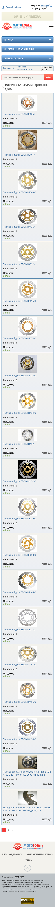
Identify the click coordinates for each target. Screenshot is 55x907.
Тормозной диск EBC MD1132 (18, 443)
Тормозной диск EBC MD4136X (19, 226)
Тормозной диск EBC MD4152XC (19, 481)
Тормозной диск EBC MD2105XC (19, 592)
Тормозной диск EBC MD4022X (19, 264)
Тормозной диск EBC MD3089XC (19, 518)
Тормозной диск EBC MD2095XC (19, 300)
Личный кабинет (13, 7)
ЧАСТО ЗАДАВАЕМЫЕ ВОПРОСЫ (40, 854)
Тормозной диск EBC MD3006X (19, 114)
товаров (45, 5)
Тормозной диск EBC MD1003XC (19, 192)
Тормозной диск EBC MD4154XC (19, 739)
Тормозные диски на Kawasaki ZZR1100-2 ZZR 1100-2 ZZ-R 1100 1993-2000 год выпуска (27, 773)
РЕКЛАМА (28, 860)
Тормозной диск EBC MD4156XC (19, 701)
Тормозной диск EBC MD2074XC (19, 338)
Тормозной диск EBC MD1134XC (19, 412)
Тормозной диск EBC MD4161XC (19, 664)
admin (6, 125)
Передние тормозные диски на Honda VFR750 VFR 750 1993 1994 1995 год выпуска (27, 809)
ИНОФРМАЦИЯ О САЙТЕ (12, 854)
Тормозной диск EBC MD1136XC (19, 375)
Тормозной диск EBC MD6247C (19, 629)
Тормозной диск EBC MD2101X (19, 154)
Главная (7, 68)
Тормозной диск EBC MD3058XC (19, 554)
